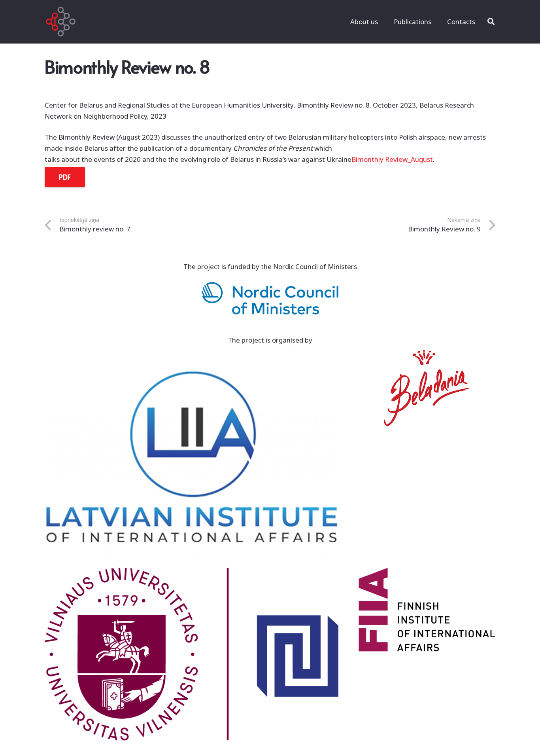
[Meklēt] (491, 21)
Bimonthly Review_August (392, 159)
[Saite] (61, 22)
